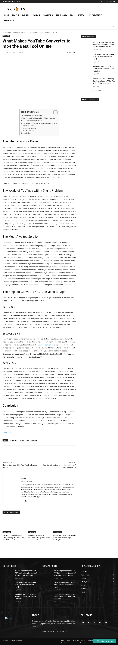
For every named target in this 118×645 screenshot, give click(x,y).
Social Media (13, 440)
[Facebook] (101, 1)
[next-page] (7, 545)
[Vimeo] (111, 1)
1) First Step (29, 126)
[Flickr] (94, 622)
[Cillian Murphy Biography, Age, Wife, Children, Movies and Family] (86, 57)
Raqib (9, 53)
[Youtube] (114, 1)
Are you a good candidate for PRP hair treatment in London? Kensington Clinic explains (104, 44)
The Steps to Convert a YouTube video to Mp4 (39, 123)
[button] (112, 26)
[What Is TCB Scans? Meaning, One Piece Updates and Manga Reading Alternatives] (64, 525)
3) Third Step (30, 130)
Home (5, 32)
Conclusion (26, 133)
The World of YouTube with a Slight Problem (38, 118)
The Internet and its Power (32, 115)
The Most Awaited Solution (32, 121)
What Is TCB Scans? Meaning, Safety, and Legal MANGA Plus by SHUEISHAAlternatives (14, 538)
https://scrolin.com (26, 481)
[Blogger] (83, 622)
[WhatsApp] (35, 59)
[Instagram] (104, 1)
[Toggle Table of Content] (54, 112)
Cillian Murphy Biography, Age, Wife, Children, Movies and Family (104, 57)
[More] (40, 59)
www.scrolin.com (9, 432)
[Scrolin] (15, 620)
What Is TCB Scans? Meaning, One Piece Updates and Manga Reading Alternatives (64, 538)
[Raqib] (4, 53)
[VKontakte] (106, 622)
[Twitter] (107, 1)
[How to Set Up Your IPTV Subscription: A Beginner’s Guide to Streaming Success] (39, 525)
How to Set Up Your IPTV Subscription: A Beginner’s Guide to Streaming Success (39, 538)
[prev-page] (4, 545)
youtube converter (45, 345)
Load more (97, 90)
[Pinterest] (29, 59)
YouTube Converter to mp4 (28, 440)
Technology (12, 32)
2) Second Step (31, 128)
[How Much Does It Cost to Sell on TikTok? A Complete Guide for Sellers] (86, 69)
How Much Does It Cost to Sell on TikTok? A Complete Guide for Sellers (103, 69)
